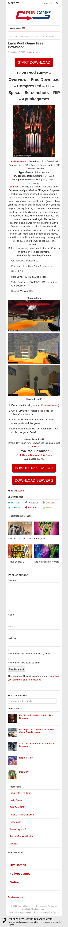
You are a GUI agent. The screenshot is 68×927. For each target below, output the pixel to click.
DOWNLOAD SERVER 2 (34, 480)
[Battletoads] (46, 529)
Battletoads (15, 822)
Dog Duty (24, 771)
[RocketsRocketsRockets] (46, 552)
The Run (14, 843)
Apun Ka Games (52, 912)
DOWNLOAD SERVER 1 (34, 468)
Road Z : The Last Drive (22, 814)
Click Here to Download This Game (34, 455)
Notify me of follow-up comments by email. (29, 653)
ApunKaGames (26, 912)
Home (10, 36)
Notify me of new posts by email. (24, 662)
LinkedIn (15, 508)
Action (18, 36)
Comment (13, 580)
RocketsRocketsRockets (22, 836)
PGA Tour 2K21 (17, 807)
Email (49, 508)
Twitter (15, 503)
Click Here (33, 446)
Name (11, 614)
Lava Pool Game (17, 161)
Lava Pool (14, 186)
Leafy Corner (16, 800)
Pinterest (33, 508)
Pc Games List (16, 897)
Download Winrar (49, 405)
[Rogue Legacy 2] (20, 552)
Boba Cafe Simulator (20, 793)
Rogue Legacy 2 (18, 829)
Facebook (33, 503)
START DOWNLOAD (34, 62)
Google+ (51, 503)
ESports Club (26, 757)
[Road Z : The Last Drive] (20, 529)
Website (12, 638)
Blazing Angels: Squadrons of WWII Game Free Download (37, 731)
